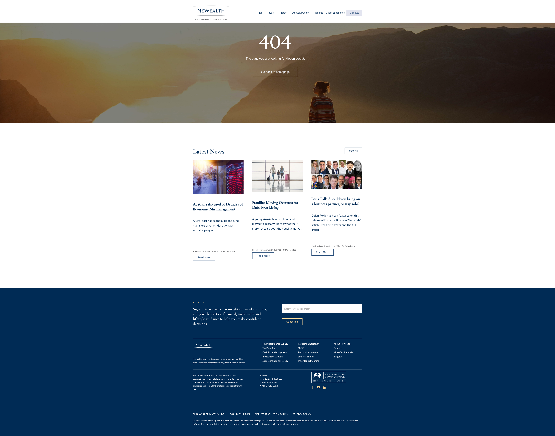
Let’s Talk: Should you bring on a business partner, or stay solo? (335, 201)
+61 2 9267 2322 (270, 386)
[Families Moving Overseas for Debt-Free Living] (277, 176)
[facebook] (312, 387)
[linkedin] (324, 387)
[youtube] (318, 387)
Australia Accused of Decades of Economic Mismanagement (218, 207)
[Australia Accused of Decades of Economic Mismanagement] (218, 177)
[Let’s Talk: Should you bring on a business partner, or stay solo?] (336, 174)
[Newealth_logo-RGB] (211, 7)
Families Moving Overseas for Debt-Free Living (275, 205)
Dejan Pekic (231, 251)
